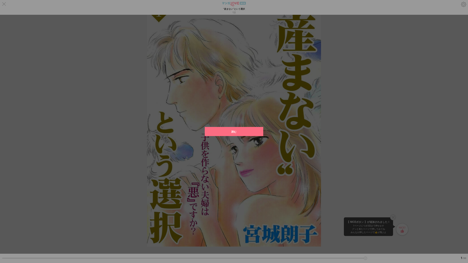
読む (234, 131)
